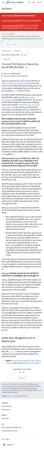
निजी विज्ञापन (7, 9)
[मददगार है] (22, 55)
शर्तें (2, 439)
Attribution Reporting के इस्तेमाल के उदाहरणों (16, 83)
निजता (7, 439)
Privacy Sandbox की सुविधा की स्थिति (12, 25)
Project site (5, 418)
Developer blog (6, 406)
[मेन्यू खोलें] (3, 2)
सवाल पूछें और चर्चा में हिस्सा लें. (31, 363)
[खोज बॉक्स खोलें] (29, 2)
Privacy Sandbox (6, 51)
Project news (6, 409)
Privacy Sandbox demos (9, 431)
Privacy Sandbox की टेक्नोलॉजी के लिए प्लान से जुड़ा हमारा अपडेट (20, 21)
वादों (3, 154)
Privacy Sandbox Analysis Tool (11, 427)
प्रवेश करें (39, 2)
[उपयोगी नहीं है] (25, 55)
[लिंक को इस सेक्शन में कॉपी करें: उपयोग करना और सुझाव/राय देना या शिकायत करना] (17, 341)
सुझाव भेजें (7, 59)
